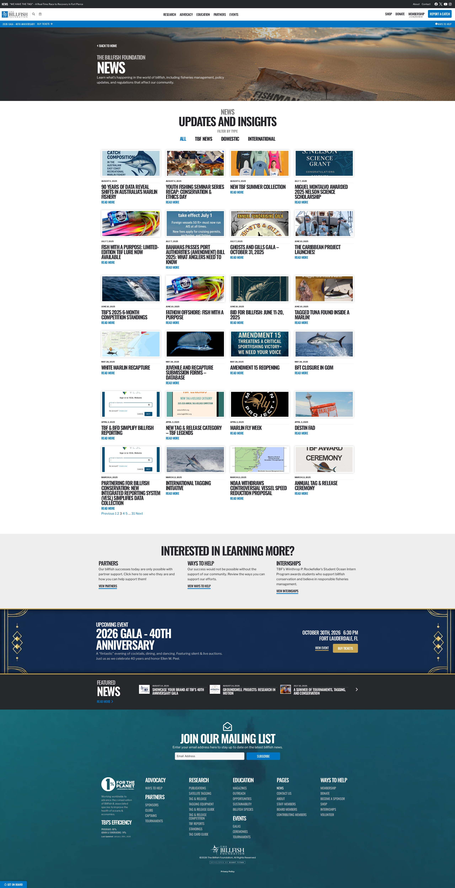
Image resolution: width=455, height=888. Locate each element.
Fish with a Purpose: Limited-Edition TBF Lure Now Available (130, 252)
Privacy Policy (227, 871)
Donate (400, 14)
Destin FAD (305, 427)
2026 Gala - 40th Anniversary (19, 24)
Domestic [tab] (230, 138)
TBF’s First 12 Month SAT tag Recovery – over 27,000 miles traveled (47, 4)
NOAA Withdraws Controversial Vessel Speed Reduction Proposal (258, 488)
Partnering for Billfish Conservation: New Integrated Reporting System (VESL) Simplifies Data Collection (130, 492)
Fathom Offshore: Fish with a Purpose (195, 314)
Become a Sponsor (332, 798)
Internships (288, 563)
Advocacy (186, 14)
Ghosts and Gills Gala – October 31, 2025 (254, 249)
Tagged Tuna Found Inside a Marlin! (322, 314)
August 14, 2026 (160, 686)
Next (139, 513)
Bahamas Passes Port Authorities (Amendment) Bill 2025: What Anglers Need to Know (195, 254)
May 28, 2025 (108, 362)
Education (203, 14)
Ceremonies (240, 831)
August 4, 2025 (109, 181)
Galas (237, 826)
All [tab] (183, 138)
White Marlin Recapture (125, 367)
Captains (151, 815)
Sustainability (242, 804)
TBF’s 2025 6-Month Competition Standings (124, 314)
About (416, 4)
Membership (416, 14)
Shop (388, 14)
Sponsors (152, 805)
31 (133, 513)
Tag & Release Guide (201, 809)
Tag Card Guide (198, 834)
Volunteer (327, 814)
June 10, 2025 (301, 241)
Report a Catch (440, 14)
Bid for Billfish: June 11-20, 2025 (256, 314)
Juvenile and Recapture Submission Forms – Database (189, 372)
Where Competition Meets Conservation (312, 691)
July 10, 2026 (230, 686)
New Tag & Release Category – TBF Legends (193, 430)
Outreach (239, 793)
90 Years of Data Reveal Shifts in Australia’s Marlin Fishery (129, 191)
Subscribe (263, 756)
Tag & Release (198, 798)
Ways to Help (201, 563)
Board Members (287, 809)
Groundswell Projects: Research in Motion (178, 691)
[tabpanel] (227, 333)
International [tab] (261, 138)
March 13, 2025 (174, 477)
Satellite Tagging (200, 793)
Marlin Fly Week (245, 427)
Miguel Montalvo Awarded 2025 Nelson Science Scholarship (321, 191)
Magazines (240, 788)
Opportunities (242, 798)
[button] (357, 689)
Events (233, 14)
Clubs (149, 810)
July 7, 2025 (301, 181)
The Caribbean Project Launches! (317, 249)
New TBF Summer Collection (257, 186)
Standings (195, 829)
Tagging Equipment (201, 804)
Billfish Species (243, 809)
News (5, 4)
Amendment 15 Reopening (254, 367)
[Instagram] (450, 4)
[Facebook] (436, 4)
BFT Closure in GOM (314, 367)
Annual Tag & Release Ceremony (316, 485)
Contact (426, 4)
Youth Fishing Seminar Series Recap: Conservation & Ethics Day (195, 191)
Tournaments (154, 821)
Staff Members (286, 804)
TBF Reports (196, 823)
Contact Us (284, 793)
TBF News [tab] (203, 138)
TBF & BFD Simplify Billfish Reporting (127, 430)
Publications (197, 788)
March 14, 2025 (109, 477)
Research (169, 14)
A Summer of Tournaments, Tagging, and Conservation (249, 691)
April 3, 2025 (108, 422)
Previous (107, 513)
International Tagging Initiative (188, 485)
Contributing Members (292, 814)
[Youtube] (446, 4)
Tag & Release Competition (198, 816)
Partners (220, 14)
